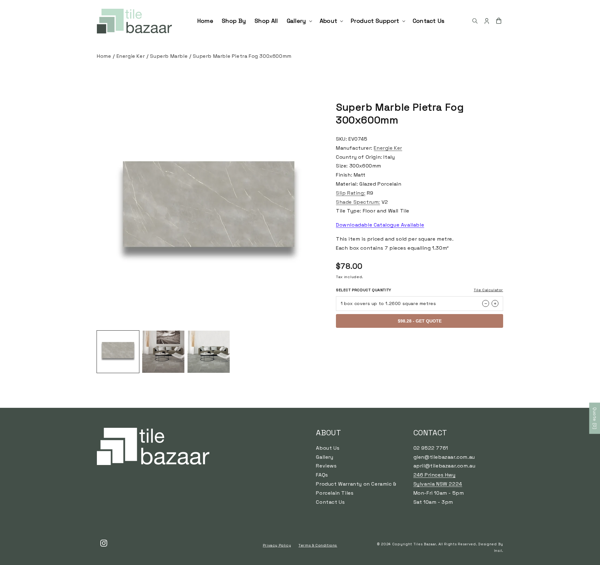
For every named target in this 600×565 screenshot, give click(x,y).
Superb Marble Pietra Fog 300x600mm (242, 56)
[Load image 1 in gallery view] (118, 352)
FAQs (322, 475)
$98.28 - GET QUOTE (420, 320)
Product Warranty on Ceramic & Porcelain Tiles (356, 488)
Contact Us (330, 502)
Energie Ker (131, 56)
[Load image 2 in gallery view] (163, 352)
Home (104, 56)
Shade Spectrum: (358, 202)
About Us (327, 448)
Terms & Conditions (317, 545)
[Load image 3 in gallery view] (209, 352)
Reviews (326, 465)
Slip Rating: (350, 193)
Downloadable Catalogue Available (380, 225)
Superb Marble (169, 56)
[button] (299, 20)
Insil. (498, 550)
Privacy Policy (277, 545)
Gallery (324, 457)
